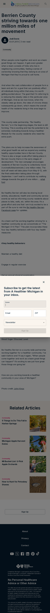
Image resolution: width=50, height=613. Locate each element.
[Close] (43, 282)
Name (7, 302)
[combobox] (25, 322)
